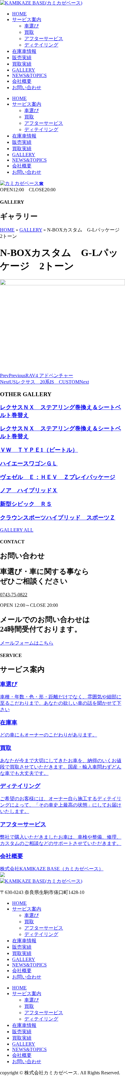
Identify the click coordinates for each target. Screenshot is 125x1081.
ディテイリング (41, 44)
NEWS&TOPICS (29, 75)
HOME (19, 13)
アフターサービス (43, 38)
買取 (29, 32)
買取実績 (22, 63)
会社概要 (22, 81)
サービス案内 (26, 19)
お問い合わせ (26, 87)
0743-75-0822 (13, 594)
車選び (31, 25)
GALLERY (23, 70)
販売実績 (22, 57)
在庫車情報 (24, 51)
